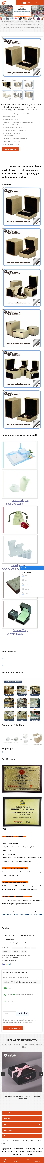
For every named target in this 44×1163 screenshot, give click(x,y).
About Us (5, 1141)
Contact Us (5, 1144)
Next (41, 1074)
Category (12, 21)
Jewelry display (20, 500)
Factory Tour (28, 1141)
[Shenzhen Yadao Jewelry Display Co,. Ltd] (4, 3)
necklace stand (14, 503)
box (33, 948)
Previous (3, 1074)
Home (6, 21)
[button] (18, 17)
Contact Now (10, 149)
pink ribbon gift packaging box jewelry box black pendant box (22, 1097)
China (27, 948)
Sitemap (15, 1154)
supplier (16, 952)
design (24, 952)
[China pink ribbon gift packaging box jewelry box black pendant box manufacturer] (22, 1072)
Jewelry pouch (19, 565)
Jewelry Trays (20, 630)
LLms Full (29, 1154)
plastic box (29, 21)
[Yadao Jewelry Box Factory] (22, 12)
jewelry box (6, 952)
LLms (22, 1154)
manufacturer (17, 948)
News (39, 1141)
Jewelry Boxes (15, 633)
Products (16, 1141)
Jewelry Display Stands (15, 568)
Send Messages (13, 1028)
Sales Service (26, 572)
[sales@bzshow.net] (6, 964)
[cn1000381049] (9, 964)
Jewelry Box (20, 21)
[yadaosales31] (3, 964)
